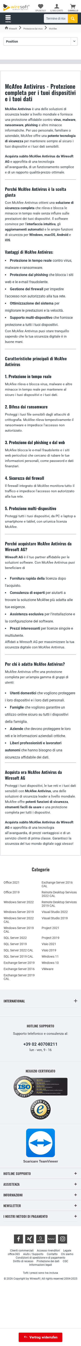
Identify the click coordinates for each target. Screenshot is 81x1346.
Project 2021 (50, 928)
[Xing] (29, 1239)
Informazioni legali (40, 1264)
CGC (65, 1261)
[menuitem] (73, 8)
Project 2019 (50, 938)
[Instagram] (62, 1239)
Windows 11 (50, 956)
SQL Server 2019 (15, 944)
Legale (67, 1250)
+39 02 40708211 (40, 1044)
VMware (47, 969)
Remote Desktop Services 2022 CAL (59, 894)
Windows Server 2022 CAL (19, 919)
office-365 (14, 1254)
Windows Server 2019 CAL (19, 929)
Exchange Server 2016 (19, 969)
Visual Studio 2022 (55, 912)
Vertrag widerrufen (43, 1337)
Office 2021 (12, 882)
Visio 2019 (49, 950)
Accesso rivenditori (48, 1250)
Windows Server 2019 (19, 912)
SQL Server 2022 (15, 938)
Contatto (52, 1254)
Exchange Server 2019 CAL (19, 977)
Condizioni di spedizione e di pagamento (40, 1257)
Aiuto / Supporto (33, 1254)
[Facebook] (18, 1239)
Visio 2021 (49, 944)
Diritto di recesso (23, 1261)
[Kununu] (51, 1239)
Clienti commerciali (22, 1250)
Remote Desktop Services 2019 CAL (59, 903)
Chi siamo (67, 1254)
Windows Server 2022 (19, 902)
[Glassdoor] (40, 1239)
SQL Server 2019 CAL (18, 956)
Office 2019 (12, 892)
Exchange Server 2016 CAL (57, 884)
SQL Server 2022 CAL (18, 950)
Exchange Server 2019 (19, 963)
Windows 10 (50, 963)
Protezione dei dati (48, 1261)
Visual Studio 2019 (55, 918)
